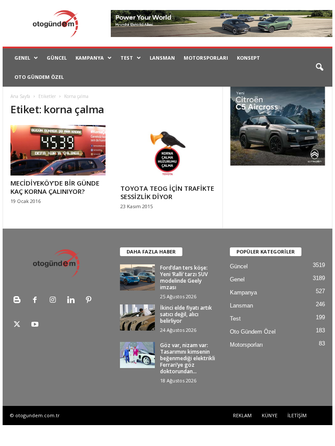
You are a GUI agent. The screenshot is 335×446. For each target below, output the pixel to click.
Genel (22, 57)
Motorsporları (206, 57)
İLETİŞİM (297, 415)
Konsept (248, 57)
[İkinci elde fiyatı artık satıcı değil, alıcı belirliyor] (137, 317)
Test (126, 57)
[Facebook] (37, 300)
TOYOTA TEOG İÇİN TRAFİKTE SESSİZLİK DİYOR (167, 192)
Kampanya (89, 57)
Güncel (57, 57)
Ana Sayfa (20, 96)
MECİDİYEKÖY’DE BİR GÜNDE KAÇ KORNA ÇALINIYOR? (54, 187)
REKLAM (242, 415)
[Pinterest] (90, 300)
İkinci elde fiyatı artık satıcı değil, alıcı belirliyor (186, 314)
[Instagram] (55, 300)
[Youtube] (36, 325)
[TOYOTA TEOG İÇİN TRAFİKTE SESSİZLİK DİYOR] (167, 153)
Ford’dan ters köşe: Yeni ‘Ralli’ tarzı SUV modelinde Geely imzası (184, 277)
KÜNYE (269, 415)
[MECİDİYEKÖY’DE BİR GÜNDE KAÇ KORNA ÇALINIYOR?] (58, 150)
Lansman (162, 57)
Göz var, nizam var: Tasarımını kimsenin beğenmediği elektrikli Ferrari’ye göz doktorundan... (187, 358)
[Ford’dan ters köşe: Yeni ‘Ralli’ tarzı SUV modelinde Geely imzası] (137, 277)
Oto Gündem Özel (39, 77)
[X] (19, 325)
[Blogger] (19, 300)
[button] (319, 67)
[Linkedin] (73, 300)
